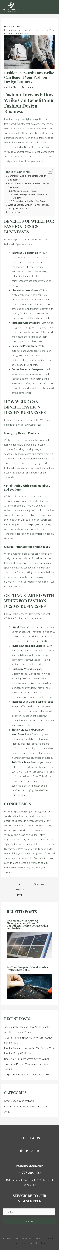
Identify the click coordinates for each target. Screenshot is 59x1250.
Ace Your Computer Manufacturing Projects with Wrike (27, 968)
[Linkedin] (37, 1150)
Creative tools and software (19, 1100)
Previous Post (19, 884)
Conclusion (14, 212)
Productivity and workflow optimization (25, 1106)
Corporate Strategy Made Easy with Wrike (27, 1074)
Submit (29, 1221)
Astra (44, 1243)
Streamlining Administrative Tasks (29, 201)
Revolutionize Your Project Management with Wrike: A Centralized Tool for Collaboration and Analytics (27, 924)
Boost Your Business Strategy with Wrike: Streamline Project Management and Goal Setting (26, 1063)
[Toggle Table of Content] (49, 171)
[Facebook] (21, 1150)
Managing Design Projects (25, 191)
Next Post (39, 884)
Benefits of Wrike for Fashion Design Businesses (27, 177)
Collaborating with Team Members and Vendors (31, 196)
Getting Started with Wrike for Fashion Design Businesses (28, 206)
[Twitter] (27, 1150)
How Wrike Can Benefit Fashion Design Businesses (28, 185)
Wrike (9, 87)
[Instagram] (32, 1150)
